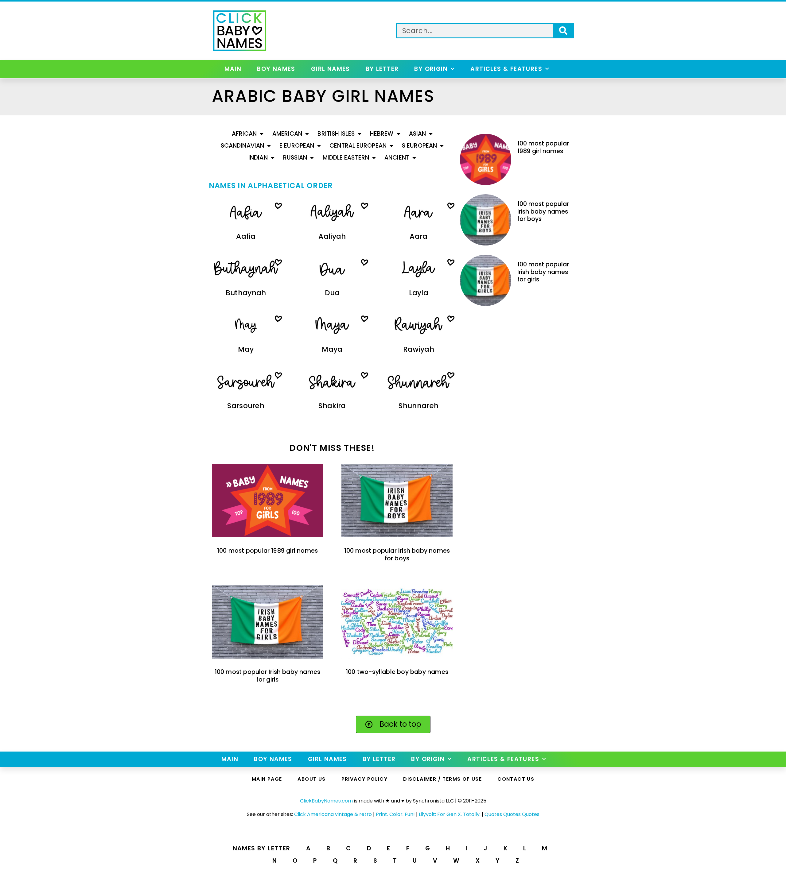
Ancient (396, 157)
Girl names (330, 69)
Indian (258, 157)
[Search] (563, 30)
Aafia (245, 236)
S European (419, 145)
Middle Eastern (346, 157)
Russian (295, 157)
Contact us (515, 779)
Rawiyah (418, 349)
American (287, 134)
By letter (382, 69)
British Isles (335, 134)
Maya (332, 349)
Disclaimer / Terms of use (442, 779)
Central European (358, 145)
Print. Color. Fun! (395, 814)
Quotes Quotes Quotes (511, 814)
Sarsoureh (245, 406)
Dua (332, 293)
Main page (267, 779)
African (244, 134)
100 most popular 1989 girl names (267, 551)
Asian (417, 134)
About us (311, 779)
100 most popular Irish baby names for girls (268, 676)
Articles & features (506, 69)
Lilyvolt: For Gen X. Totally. (450, 814)
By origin (431, 69)
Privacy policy (364, 779)
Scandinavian (242, 145)
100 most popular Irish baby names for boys (397, 555)
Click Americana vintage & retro (333, 814)
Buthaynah (246, 293)
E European (296, 145)
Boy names (276, 69)
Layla (419, 293)
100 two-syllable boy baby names (397, 672)
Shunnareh (418, 406)
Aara (418, 236)
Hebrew (382, 134)
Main (233, 69)
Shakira (332, 406)
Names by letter (261, 848)
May (246, 349)
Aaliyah (332, 236)
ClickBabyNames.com (326, 800)
